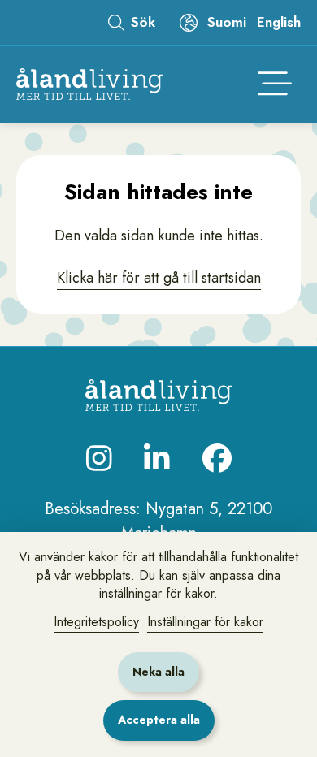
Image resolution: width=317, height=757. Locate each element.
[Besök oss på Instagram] (99, 458)
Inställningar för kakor (205, 621)
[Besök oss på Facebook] (217, 458)
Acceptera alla (159, 720)
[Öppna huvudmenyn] (275, 84)
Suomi (226, 22)
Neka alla (158, 672)
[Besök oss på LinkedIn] (157, 458)
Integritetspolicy (96, 621)
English (279, 22)
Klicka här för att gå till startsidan (159, 277)
